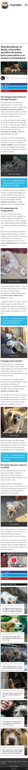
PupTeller (16, 5)
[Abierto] (26, 5)
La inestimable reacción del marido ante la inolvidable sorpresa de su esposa (14, 457)
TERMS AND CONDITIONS (7, 761)
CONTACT (3, 763)
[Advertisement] (14, 26)
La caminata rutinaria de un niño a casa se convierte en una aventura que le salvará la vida (14, 320)
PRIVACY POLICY (17, 761)
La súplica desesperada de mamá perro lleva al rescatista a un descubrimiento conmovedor (14, 183)
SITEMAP (24, 761)
